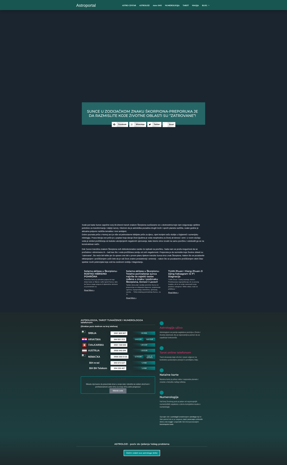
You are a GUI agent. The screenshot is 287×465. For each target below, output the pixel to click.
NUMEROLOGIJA (172, 5)
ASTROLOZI (144, 5)
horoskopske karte (166, 424)
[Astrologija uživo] (162, 323)
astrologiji (174, 417)
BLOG (204, 5)
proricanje (191, 419)
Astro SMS (157, 5)
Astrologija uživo (171, 327)
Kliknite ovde (118, 391)
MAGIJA (195, 5)
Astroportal (86, 5)
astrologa (193, 417)
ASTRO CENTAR (129, 5)
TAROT (186, 5)
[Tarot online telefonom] (162, 348)
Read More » (89, 290)
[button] (120, 124)
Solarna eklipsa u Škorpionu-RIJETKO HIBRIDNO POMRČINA (101, 274)
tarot (184, 419)
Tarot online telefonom (175, 352)
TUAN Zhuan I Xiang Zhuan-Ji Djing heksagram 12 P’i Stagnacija (185, 274)
